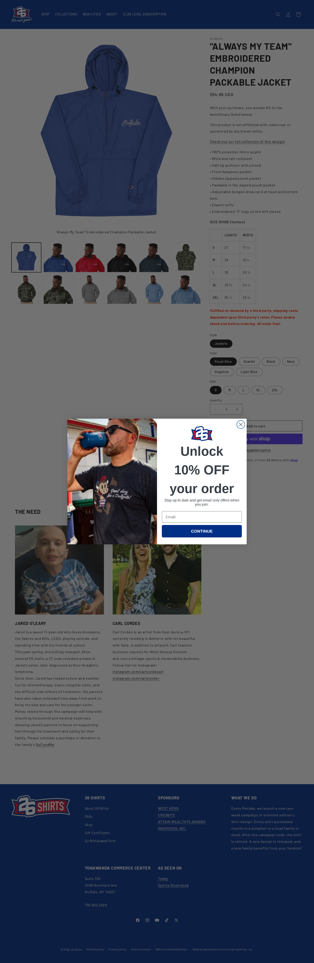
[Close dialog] (241, 425)
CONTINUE (202, 531)
